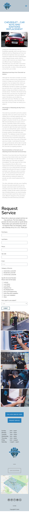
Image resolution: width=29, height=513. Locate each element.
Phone (3, 246)
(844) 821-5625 (16, 227)
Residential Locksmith (9, 272)
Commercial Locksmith (10, 274)
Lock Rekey (7, 284)
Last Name (4, 239)
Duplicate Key (7, 288)
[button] (26, 6)
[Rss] (20, 500)
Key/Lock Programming (10, 291)
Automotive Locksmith (10, 271)
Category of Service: (7, 268)
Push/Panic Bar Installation (11, 293)
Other (5, 297)
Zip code (4, 254)
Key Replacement (8, 289)
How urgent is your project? (9, 300)
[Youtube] (17, 500)
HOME (14, 506)
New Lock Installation (9, 295)
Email (3, 261)
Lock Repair (7, 286)
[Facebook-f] (9, 500)
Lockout (6, 282)
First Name (4, 232)
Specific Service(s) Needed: (9, 278)
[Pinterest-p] (14, 500)
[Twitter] (11, 500)
